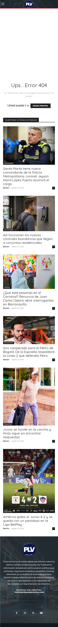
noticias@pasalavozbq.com (29, 592)
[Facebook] (17, 613)
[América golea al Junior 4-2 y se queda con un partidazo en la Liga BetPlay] (29, 481)
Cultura (7, 287)
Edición (6, 188)
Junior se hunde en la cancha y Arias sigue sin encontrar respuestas (27, 433)
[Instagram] (25, 613)
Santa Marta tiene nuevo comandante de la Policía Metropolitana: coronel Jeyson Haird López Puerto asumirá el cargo (26, 176)
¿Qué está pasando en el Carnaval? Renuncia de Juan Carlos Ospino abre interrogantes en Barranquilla (28, 298)
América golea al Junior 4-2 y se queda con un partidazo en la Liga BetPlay (27, 520)
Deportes (8, 424)
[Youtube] (41, 613)
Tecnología (8, 230)
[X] (33, 613)
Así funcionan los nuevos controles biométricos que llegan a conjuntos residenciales (28, 239)
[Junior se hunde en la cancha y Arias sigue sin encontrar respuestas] (29, 397)
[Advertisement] (29, 39)
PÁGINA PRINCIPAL (40, 106)
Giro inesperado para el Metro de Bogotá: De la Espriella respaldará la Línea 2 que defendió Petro (29, 352)
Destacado (8, 163)
